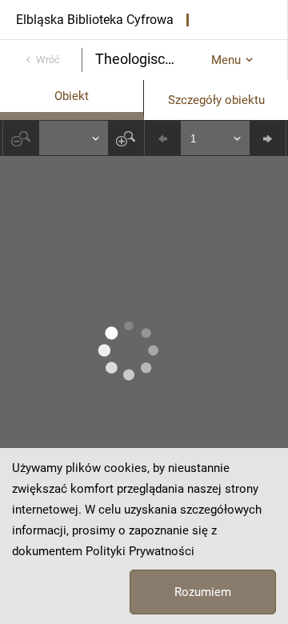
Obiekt (71, 96)
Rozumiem (202, 592)
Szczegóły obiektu (216, 100)
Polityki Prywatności (140, 551)
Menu (226, 60)
